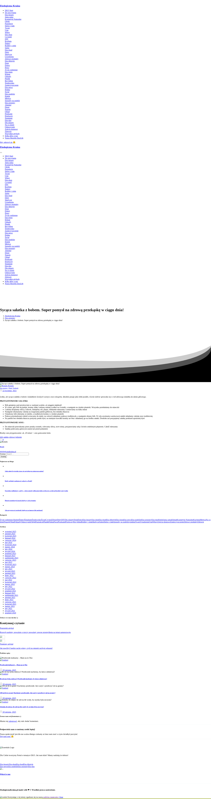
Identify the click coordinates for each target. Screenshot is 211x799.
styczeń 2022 (10, 589)
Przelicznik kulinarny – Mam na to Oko (13, 665)
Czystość (49, 520)
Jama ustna (167, 520)
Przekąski (61, 522)
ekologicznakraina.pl (8, 452)
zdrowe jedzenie (15, 437)
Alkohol (16, 520)
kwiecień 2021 (10, 604)
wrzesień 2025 (10, 531)
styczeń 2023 (10, 571)
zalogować (13, 721)
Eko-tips (155, 520)
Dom (76, 520)
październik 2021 (11, 595)
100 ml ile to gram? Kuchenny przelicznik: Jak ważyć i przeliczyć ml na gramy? (27, 693)
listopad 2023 (10, 556)
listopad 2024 (10, 538)
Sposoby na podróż (120, 522)
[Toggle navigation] (1, 152)
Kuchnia (196, 520)
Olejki (33, 522)
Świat (43, 520)
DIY (63, 520)
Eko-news (127, 520)
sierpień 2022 (10, 573)
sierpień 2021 (10, 597)
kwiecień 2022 (10, 582)
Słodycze (95, 522)
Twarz (137, 522)
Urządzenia (144, 522)
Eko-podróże (136, 520)
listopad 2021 (10, 593)
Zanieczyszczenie (177, 522)
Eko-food (102, 520)
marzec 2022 (10, 584)
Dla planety (69, 520)
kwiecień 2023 (10, 564)
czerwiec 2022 (10, 578)
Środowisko (36, 520)
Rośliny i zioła (86, 522)
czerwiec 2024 (10, 540)
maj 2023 (8, 562)
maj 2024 (8, 542)
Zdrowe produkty (190, 522)
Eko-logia (119, 520)
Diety (59, 520)
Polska (51, 522)
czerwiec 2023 (10, 560)
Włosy (154, 522)
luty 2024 (8, 549)
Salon (101, 522)
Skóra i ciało (108, 522)
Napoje (7, 522)
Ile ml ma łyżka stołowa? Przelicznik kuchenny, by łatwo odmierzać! (23, 679)
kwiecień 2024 (10, 545)
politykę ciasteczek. (51, 797)
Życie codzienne (6, 520)
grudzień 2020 (10, 613)
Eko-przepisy (10, 318)
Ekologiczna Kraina (10, 6)
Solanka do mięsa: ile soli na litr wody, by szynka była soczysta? (22, 707)
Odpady (18, 522)
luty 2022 (8, 586)
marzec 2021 (10, 606)
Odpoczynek (26, 522)
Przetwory (69, 522)
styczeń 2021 (10, 611)
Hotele (160, 520)
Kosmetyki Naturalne (185, 520)
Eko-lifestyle (111, 520)
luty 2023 (8, 569)
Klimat (174, 520)
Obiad (12, 522)
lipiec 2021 (9, 600)
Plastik (45, 522)
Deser (55, 520)
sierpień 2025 (10, 534)
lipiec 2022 (9, 575)
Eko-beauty (87, 520)
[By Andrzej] (4, 660)
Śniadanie (28, 520)
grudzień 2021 (10, 591)
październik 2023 (11, 558)
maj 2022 (8, 580)
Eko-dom (95, 520)
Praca (56, 522)
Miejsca (203, 520)
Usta (150, 522)
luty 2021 (8, 608)
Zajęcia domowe (163, 522)
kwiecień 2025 (10, 536)
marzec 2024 (10, 547)
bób (1, 437)
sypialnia (131, 522)
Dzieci (80, 520)
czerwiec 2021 (10, 602)
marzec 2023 (10, 567)
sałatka (6, 437)
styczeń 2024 (10, 551)
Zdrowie (200, 522)
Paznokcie (39, 522)
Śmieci (21, 520)
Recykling (77, 522)
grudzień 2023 (10, 553)
